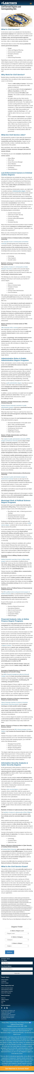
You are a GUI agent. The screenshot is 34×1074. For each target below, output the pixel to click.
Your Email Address (6, 966)
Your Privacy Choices (23, 1022)
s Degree (10, 989)
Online (2, 989)
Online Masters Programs (7, 991)
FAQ (2, 1002)
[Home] (9, 3)
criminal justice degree (19, 191)
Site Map (3, 1001)
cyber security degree (12, 789)
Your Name (4, 960)
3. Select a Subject (17, 943)
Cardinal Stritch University (9, 849)
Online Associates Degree (7, 988)
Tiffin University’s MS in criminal (9, 327)
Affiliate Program (5, 999)
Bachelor (6, 989)
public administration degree (14, 383)
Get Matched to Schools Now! (17, 1068)
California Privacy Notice (17, 1024)
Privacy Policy (10, 1018)
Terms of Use (13, 1022)
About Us (3, 997)
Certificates (3, 981)
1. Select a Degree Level (17, 930)
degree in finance (6, 645)
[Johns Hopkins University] (5, 731)
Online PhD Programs (6, 993)
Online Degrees (4, 979)
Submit (17, 973)
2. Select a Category (17, 937)
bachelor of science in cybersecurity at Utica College (17, 812)
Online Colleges (4, 983)
